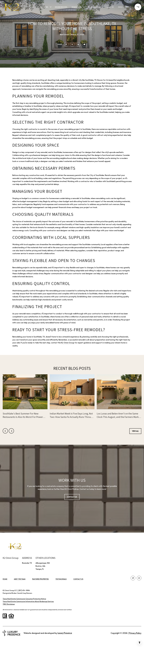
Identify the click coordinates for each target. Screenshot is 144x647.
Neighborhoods (61, 7)
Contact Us (78, 579)
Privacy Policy (135, 633)
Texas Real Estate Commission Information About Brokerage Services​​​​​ (28, 601)
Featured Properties (40, 579)
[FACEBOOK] (133, 578)
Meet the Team (19, 579)
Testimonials (61, 579)
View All (135, 431)
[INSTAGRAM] (139, 578)
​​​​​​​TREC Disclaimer (9, 604)
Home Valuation (94, 7)
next (11, 430)
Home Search (76, 7)
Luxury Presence (65, 632)
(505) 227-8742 (123, 7)
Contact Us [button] (72, 497)
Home (5, 579)
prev (5, 430)
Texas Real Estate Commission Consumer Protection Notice (24, 599)
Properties (44, 7)
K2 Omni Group (67, 342)
